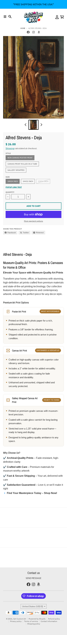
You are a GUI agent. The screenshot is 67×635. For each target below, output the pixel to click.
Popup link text (14, 187)
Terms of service (31, 621)
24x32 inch (28, 181)
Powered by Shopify (37, 619)
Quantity (10, 192)
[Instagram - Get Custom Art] (33, 32)
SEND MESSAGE (33, 578)
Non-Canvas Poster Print (20, 157)
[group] (33, 125)
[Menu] (5, 16)
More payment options (33, 221)
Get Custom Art (19, 619)
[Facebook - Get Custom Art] (28, 32)
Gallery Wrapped (15, 170)
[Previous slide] (26, 125)
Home (22, 28)
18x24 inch (12, 181)
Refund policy (54, 619)
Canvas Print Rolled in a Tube (22, 164)
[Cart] (62, 17)
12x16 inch (43, 181)
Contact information (49, 621)
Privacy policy (16, 621)
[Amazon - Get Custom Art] (39, 32)
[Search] (10, 16)
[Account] (57, 17)
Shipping (10, 148)
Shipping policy (33, 624)
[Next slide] (41, 125)
